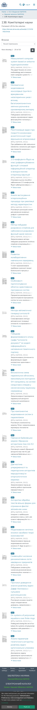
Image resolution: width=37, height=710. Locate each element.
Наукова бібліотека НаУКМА (18, 679)
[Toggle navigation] (34, 5)
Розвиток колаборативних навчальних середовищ (22, 257)
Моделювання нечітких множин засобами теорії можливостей (22, 532)
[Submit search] (20, 4)
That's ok (27, 707)
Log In (28, 5)
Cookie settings (4, 669)
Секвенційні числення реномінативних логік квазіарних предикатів (21, 559)
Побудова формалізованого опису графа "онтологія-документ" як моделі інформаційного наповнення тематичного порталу (23, 343)
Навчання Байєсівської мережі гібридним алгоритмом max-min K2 (22, 441)
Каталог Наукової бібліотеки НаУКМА (18, 687)
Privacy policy (12, 669)
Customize (4, 703)
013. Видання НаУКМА (17, 12)
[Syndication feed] (33, 50)
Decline (9, 707)
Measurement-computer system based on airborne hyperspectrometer (23, 61)
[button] (23, 4)
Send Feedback (32, 669)
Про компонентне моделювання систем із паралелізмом (22, 414)
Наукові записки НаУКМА (14, 14)
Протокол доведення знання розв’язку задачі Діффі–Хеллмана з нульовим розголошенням (22, 588)
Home (4, 12)
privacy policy (26, 700)
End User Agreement (22, 669)
